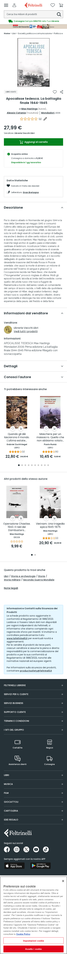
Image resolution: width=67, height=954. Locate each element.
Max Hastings (29, 108)
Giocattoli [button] (11, 801)
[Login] (14, 5)
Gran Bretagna (31, 192)
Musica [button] (8, 784)
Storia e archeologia (23, 576)
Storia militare (12, 579)
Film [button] (6, 793)
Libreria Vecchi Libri (24, 133)
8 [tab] (41, 465)
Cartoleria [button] (11, 810)
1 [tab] (33, 84)
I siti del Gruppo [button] (14, 729)
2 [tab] (22, 465)
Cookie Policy (23, 934)
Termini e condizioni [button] (16, 721)
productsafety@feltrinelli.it (36, 670)
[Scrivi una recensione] (45, 119)
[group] (33, 21)
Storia (41, 576)
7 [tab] (38, 465)
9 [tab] (45, 465)
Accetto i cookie (33, 948)
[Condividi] (61, 92)
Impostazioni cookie (33, 940)
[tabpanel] (33, 62)
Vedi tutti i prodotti (26, 331)
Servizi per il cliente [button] (16, 694)
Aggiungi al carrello (36, 142)
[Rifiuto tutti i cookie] (63, 881)
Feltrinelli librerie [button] (15, 685)
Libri (6, 576)
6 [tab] (35, 465)
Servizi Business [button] (13, 703)
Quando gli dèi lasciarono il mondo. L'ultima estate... (16, 437)
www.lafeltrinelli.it (17, 638)
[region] (33, 915)
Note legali (11, 588)
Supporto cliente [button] (15, 712)
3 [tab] (25, 465)
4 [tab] (28, 465)
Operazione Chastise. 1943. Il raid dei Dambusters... (16, 527)
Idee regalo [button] (11, 819)
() (40, 119)
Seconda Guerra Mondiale (38, 579)
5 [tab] (32, 465)
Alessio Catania (16, 112)
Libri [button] (6, 775)
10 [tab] (48, 465)
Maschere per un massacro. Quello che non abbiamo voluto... (50, 437)
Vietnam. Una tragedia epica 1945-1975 (50, 525)
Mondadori (47, 112)
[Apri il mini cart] (61, 5)
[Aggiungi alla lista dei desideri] (55, 92)
